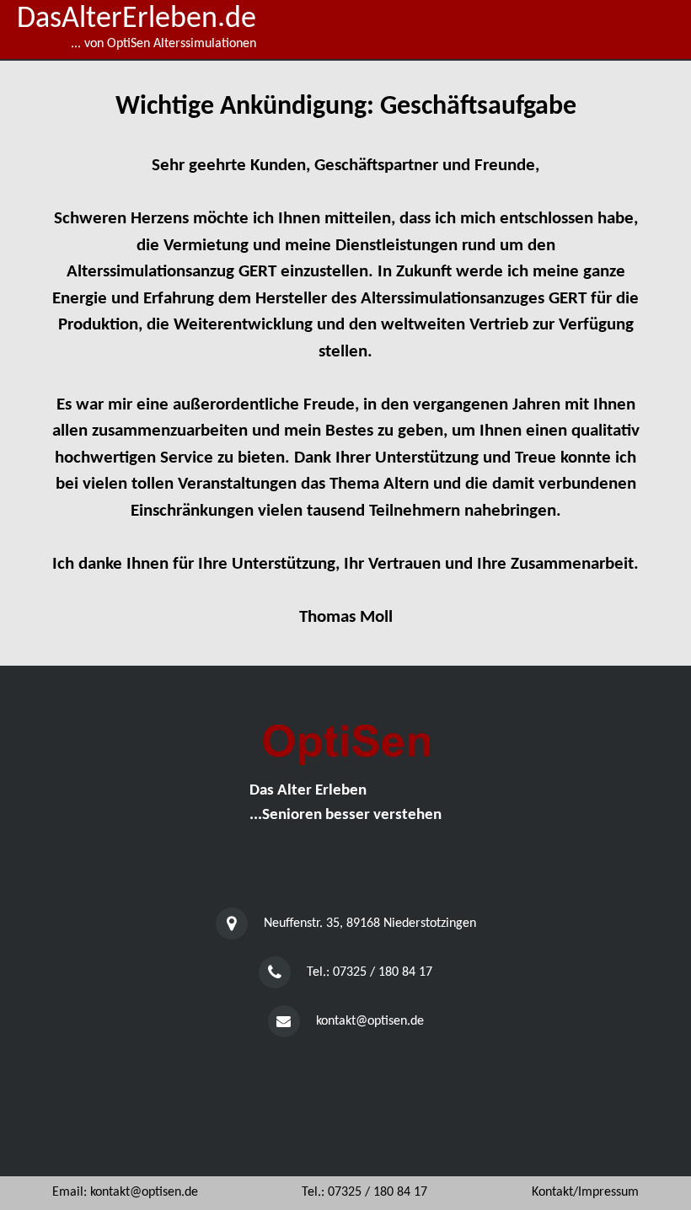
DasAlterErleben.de (136, 19)
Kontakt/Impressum (585, 1192)
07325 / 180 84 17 (382, 972)
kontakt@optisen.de (370, 1021)
